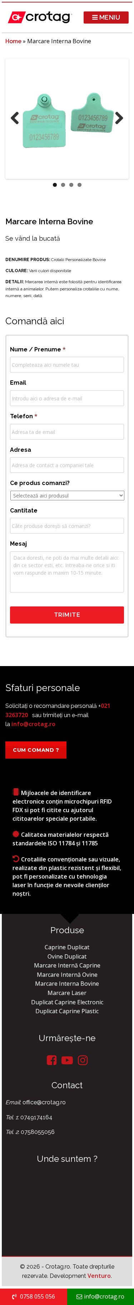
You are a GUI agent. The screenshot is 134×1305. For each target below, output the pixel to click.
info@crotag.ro (33, 724)
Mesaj (18, 543)
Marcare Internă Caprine (67, 965)
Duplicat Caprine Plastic (67, 1011)
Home (13, 41)
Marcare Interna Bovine (67, 984)
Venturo (99, 1276)
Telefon (24, 416)
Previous (17, 118)
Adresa (20, 449)
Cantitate (24, 510)
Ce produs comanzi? (40, 483)
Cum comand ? (36, 750)
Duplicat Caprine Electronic (67, 1002)
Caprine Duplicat (67, 947)
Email (18, 382)
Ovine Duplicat (67, 956)
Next (116, 118)
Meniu (109, 17)
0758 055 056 (37, 1296)
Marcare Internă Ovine (67, 975)
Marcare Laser (67, 993)
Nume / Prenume (38, 349)
